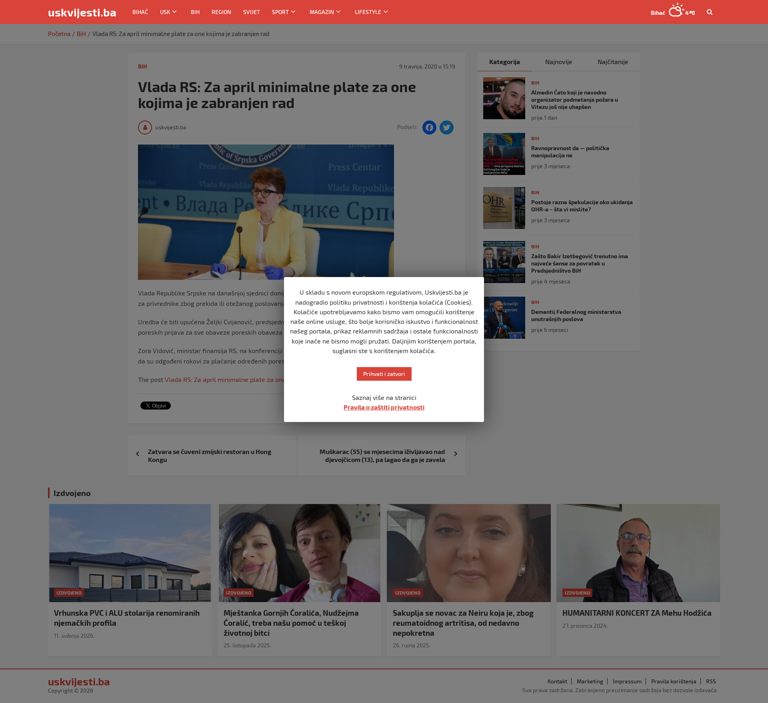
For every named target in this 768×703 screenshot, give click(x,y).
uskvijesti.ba (82, 12)
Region (221, 11)
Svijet (251, 11)
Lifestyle (368, 11)
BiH (195, 11)
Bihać (140, 11)
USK (165, 11)
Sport (280, 11)
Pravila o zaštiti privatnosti (384, 407)
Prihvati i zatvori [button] (384, 373)
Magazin (322, 11)
